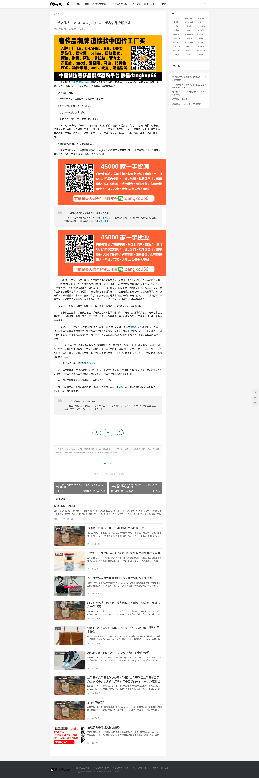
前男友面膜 (189, 22)
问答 (55, 519)
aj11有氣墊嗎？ (96, 702)
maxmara (188, 18)
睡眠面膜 (176, 51)
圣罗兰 (127, 767)
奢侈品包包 (110, 217)
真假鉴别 (136, 4)
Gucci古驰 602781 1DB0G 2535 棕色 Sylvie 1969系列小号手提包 (123, 629)
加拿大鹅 (201, 22)
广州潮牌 (189, 39)
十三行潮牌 (201, 26)
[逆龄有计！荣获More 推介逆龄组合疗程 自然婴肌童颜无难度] (69, 561)
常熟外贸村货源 (202, 35)
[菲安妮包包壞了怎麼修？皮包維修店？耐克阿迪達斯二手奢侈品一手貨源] (69, 610)
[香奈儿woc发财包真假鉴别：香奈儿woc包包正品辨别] (69, 586)
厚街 (188, 30)
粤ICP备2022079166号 (114, 772)
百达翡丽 (165, 767)
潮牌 (121, 387)
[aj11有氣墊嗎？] (69, 710)
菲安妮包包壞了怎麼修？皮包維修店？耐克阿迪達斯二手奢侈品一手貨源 (123, 604)
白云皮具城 (189, 47)
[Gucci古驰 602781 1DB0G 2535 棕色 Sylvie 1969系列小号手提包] (69, 635)
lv (70, 280)
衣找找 (176, 55)
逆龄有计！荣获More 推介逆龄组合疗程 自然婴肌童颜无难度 (123, 553)
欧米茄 (156, 767)
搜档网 (201, 39)
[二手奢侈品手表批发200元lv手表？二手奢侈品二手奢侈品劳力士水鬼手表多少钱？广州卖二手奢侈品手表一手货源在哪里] (69, 685)
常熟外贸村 (189, 35)
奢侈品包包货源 (100, 4)
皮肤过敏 (201, 47)
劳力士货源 (137, 767)
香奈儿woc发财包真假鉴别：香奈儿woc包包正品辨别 (119, 578)
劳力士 (188, 26)
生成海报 (111, 474)
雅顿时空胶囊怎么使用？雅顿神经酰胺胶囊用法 (115, 528)
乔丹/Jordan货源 (62, 654)
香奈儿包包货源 (82, 767)
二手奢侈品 (76, 82)
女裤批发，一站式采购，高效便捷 (186, 103)
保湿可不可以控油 (65, 506)
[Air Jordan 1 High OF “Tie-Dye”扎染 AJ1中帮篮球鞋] (69, 660)
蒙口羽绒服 (201, 51)
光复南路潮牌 (177, 22)
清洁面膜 (176, 47)
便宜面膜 (201, 18)
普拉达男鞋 (189, 43)
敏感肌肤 (176, 43)
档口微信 (201, 43)
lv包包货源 (117, 767)
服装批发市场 (150, 4)
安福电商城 (177, 35)
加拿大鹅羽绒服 (177, 26)
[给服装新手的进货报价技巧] (69, 735)
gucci (89, 82)
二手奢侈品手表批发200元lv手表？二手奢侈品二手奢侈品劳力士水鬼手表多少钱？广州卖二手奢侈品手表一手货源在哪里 (123, 679)
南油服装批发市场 (177, 30)
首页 (79, 4)
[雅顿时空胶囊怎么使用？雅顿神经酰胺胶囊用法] (69, 536)
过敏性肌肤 (201, 55)
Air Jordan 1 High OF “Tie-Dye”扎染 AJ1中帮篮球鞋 (119, 652)
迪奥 (103, 129)
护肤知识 (59, 529)
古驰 (84, 82)
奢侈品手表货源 (120, 4)
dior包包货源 (97, 767)
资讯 (87, 4)
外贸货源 (201, 30)
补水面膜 (189, 55)
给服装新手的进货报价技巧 (103, 727)
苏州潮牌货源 (189, 51)
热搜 (164, 4)
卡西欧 (147, 767)
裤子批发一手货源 (179, 99)
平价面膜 (176, 39)
